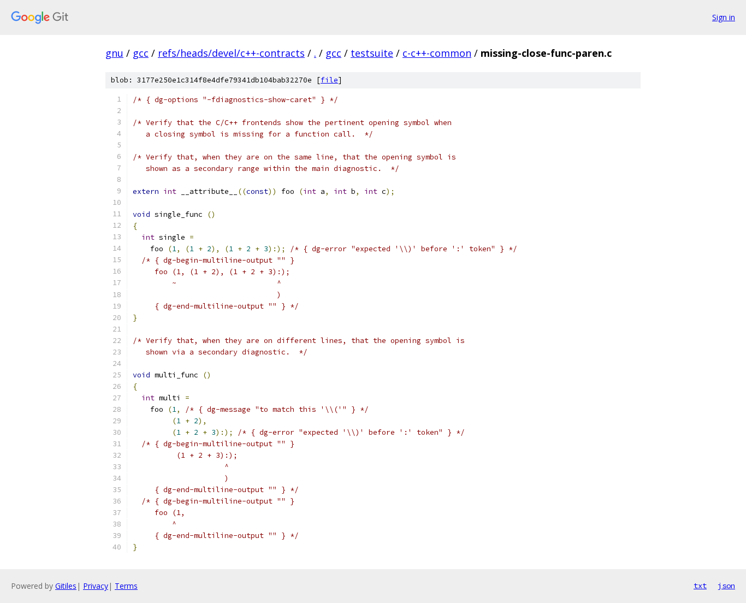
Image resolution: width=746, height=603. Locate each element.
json (726, 585)
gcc (141, 53)
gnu (114, 53)
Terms (126, 586)
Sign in (723, 17)
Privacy (95, 586)
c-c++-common (436, 53)
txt (700, 585)
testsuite (372, 53)
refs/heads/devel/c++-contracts (231, 53)
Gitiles (65, 586)
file (329, 80)
